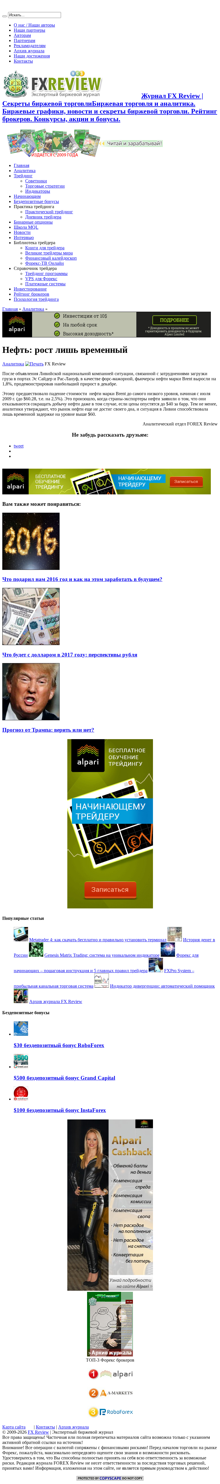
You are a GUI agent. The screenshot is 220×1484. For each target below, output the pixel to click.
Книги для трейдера (44, 247)
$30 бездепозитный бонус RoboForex (59, 1045)
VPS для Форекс (41, 278)
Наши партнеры (29, 30)
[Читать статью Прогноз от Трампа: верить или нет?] (31, 718)
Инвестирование (30, 289)
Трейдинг (23, 175)
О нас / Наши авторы (34, 25)
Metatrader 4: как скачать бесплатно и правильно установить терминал (97, 939)
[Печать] (34, 363)
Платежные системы (45, 283)
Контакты (23, 61)
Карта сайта (13, 1427)
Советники (36, 180)
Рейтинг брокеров (31, 294)
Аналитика (25, 170)
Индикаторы (37, 191)
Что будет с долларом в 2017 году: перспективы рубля (69, 655)
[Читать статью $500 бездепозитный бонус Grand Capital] (21, 1066)
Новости (22, 232)
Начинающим (27, 196)
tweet (18, 445)
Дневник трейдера (43, 216)
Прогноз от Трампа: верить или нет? (48, 730)
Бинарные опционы (33, 222)
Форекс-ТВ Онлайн (44, 263)
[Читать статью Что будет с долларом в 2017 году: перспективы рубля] (31, 643)
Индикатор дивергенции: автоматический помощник (162, 986)
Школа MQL (26, 227)
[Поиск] (4, 16)
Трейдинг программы (46, 273)
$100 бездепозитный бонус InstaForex (60, 1110)
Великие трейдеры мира (49, 252)
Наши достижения (32, 55)
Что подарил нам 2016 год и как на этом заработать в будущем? (82, 579)
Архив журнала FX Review (55, 1001)
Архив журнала (29, 50)
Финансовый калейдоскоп (51, 258)
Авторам (22, 35)
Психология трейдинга (36, 299)
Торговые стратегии (45, 186)
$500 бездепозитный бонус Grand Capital (64, 1078)
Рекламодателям (30, 45)
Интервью (24, 237)
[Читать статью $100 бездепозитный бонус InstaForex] (21, 1099)
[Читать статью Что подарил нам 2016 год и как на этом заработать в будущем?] (31, 568)
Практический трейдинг (49, 211)
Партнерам (24, 40)
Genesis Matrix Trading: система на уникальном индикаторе (102, 955)
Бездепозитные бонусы (36, 201)
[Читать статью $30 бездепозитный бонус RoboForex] (21, 1034)
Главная (21, 165)
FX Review (38, 1432)
